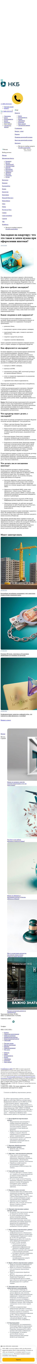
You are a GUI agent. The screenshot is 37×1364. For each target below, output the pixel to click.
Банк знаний (22, 124)
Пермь (4, 206)
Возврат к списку (6, 720)
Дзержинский (10, 164)
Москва (4, 155)
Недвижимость (22, 117)
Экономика (21, 120)
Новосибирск (6, 201)
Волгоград (5, 180)
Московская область (8, 158)
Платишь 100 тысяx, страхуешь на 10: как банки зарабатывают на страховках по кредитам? (15, 654)
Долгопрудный (10, 166)
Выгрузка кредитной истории (23, 140)
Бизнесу (6, 108)
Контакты (18, 143)
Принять (18, 1359)
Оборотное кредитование (11, 1034)
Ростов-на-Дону (6, 209)
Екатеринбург (6, 186)
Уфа (3, 221)
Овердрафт (7, 1040)
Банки (20, 116)
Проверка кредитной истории (23, 137)
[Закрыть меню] (1, 113)
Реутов (8, 177)
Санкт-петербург (7, 215)
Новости (17, 113)
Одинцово (9, 175)
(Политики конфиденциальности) (15, 1076)
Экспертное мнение (24, 125)
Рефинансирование (9, 1035)
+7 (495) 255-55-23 (6, 1028)
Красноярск (5, 195)
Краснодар (5, 192)
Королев (8, 167)
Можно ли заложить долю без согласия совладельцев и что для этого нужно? (16, 783)
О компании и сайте (7, 1069)
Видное (8, 163)
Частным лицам (8, 107)
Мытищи (8, 174)
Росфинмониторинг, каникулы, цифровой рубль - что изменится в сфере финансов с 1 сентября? (16, 715)
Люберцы (8, 172)
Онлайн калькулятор (24, 147)
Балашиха (8, 161)
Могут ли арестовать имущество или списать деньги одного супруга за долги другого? (16, 955)
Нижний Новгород (7, 198)
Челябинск (5, 224)
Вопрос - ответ (19, 131)
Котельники (9, 169)
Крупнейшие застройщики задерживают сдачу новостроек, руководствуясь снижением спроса (18, 594)
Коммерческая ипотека (11, 1037)
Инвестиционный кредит (11, 1039)
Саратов (4, 218)
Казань (4, 189)
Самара (4, 212)
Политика (21, 122)
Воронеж (4, 183)
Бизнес (20, 119)
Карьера (17, 134)
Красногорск (9, 171)
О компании (18, 128)
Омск (3, 203)
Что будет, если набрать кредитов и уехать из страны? (16, 840)
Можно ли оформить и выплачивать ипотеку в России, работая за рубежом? (16, 897)
